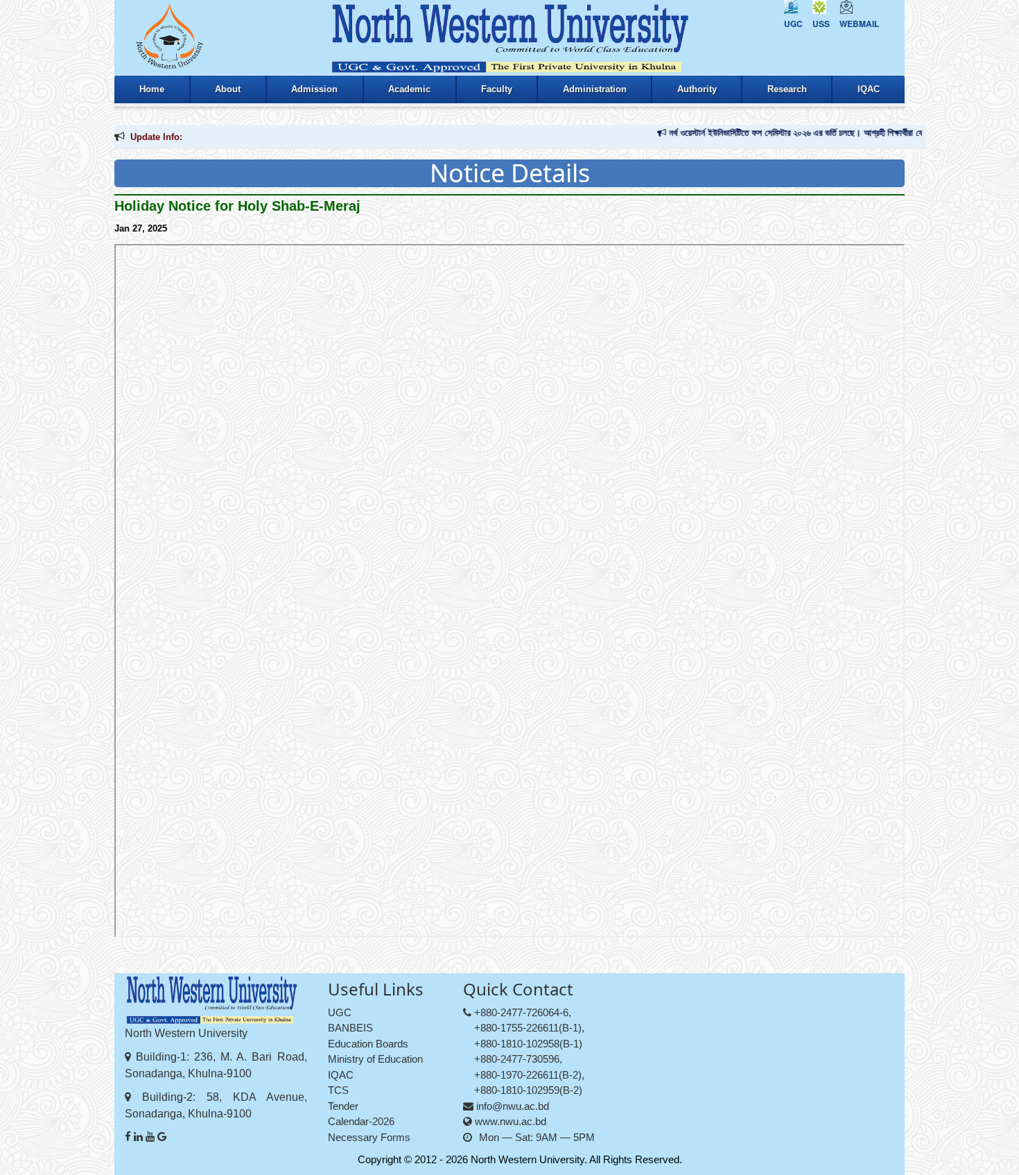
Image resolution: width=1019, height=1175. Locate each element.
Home (151, 89)
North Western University (527, 1159)
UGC (793, 23)
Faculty (496, 89)
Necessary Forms (369, 1137)
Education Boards (368, 1044)
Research (787, 89)
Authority (697, 89)
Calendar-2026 (361, 1121)
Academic (409, 89)
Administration (595, 89)
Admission (314, 89)
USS (821, 23)
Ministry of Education (375, 1059)
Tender (343, 1106)
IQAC (868, 89)
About (228, 89)
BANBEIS (350, 1028)
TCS (338, 1090)
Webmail (859, 23)
